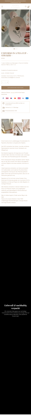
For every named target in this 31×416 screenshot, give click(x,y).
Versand (12, 92)
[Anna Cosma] (15, 6)
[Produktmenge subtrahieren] (7, 82)
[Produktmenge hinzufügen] (2, 82)
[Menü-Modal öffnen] (2, 6)
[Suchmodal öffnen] (25, 6)
